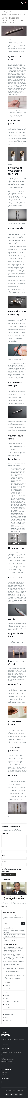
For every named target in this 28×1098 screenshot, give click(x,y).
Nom (3, 849)
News (6, 1011)
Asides (6, 989)
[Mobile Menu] (24, 6)
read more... (4, 1044)
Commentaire (5, 833)
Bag (6, 992)
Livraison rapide (5, 1081)
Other (6, 1017)
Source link (10, 819)
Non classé (7, 1014)
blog (6, 995)
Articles (7, 985)
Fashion (7, 1004)
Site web (3, 861)
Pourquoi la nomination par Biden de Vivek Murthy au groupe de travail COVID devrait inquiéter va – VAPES (13, 898)
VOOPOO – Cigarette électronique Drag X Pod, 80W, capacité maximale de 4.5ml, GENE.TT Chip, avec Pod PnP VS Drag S (14, 956)
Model (6, 1008)
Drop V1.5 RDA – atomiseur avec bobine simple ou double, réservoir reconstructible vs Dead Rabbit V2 (14, 970)
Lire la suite (4, 906)
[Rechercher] (23, 923)
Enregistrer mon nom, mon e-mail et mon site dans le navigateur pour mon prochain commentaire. (13, 869)
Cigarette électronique (10, 1001)
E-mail (3, 855)
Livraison (3, 1074)
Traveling (7, 1020)
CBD (6, 998)
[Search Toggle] (22, 3)
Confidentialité (4, 1072)
